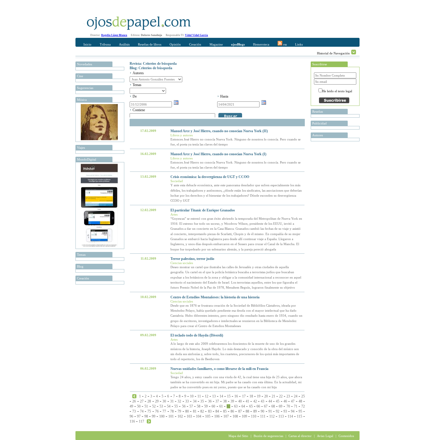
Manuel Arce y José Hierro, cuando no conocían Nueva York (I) (218, 154)
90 (262, 411)
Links (299, 44)
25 (303, 396)
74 (142, 411)
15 (229, 396)
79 (179, 411)
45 (277, 401)
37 (217, 401)
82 (202, 411)
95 (300, 411)
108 (235, 416)
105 (207, 416)
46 (285, 401)
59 (206, 406)
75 (149, 411)
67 (266, 406)
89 (255, 411)
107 (226, 416)
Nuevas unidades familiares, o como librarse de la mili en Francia (219, 369)
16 (236, 396)
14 (221, 396)
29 (157, 401)
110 (253, 416)
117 (141, 421)
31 (172, 401)
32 (179, 401)
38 (225, 401)
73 (134, 411)
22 (281, 396)
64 (243, 406)
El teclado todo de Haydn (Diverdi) (196, 335)
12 (206, 396)
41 (247, 401)
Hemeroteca (261, 44)
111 (262, 416)
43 (262, 401)
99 (153, 416)
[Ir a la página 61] (134, 396)
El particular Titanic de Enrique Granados (202, 210)
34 (194, 401)
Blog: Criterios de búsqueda (151, 68)
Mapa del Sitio (238, 436)
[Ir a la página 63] (149, 421)
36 (210, 401)
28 (149, 401)
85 (225, 411)
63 (236, 406)
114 (290, 416)
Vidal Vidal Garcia (196, 35)
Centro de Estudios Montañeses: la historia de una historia (215, 297)
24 (295, 396)
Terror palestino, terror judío (192, 259)
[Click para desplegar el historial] (354, 52)
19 (258, 396)
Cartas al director (300, 436)
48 (300, 401)
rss (284, 44)
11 (199, 396)
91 (270, 411)
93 (285, 411)
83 (210, 411)
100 (162, 416)
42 (255, 401)
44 (270, 401)
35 (202, 401)
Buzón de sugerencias (268, 436)
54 (168, 406)
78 (172, 411)
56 (184, 406)
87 (240, 411)
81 (194, 411)
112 (272, 416)
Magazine (216, 44)
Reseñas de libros (149, 44)
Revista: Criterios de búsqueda (153, 64)
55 (176, 406)
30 (164, 401)
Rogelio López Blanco (114, 35)
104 (198, 416)
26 (134, 401)
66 (258, 406)
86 (232, 411)
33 (187, 401)
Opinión (175, 44)
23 (288, 396)
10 (192, 396)
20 (266, 396)
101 (171, 416)
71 (295, 406)
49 (131, 406)
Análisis (124, 44)
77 (164, 411)
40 (240, 401)
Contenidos (346, 436)
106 (217, 416)
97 (139, 416)
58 (198, 406)
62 (228, 406)
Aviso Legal (325, 436)
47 (292, 401)
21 (273, 396)
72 (303, 406)
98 (146, 416)
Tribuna (105, 44)
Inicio (87, 44)
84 (217, 411)
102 (180, 416)
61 (221, 406)
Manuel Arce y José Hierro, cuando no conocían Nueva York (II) (219, 131)
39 (232, 401)
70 (288, 406)
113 (281, 416)
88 (247, 411)
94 (292, 411)
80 (187, 411)
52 (154, 406)
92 (277, 411)
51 (146, 406)
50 (139, 406)
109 (244, 416)
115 (299, 416)
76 (157, 411)
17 (244, 396)
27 (142, 401)
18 (251, 396)
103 (189, 416)
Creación (195, 44)
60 (213, 406)
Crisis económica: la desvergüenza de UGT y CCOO (209, 177)
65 (251, 406)
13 (214, 396)
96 (131, 416)
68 (273, 406)
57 (191, 406)
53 (161, 406)
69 (280, 406)
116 (132, 421)
